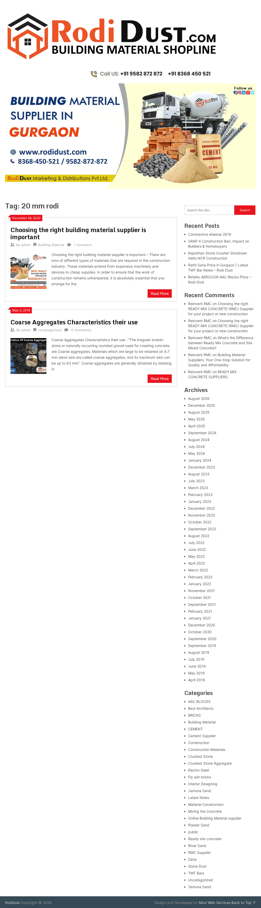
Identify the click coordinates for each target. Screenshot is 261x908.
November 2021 (201, 590)
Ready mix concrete (204, 839)
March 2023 (198, 488)
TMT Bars (196, 873)
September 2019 (202, 645)
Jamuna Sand (199, 791)
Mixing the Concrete (205, 811)
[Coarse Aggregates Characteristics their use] (28, 355)
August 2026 (199, 398)
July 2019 (196, 659)
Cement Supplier (202, 736)
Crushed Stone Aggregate (210, 763)
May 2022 (196, 556)
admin (26, 245)
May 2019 (196, 673)
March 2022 (198, 570)
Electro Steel (198, 770)
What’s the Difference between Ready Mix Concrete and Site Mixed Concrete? (220, 343)
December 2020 (201, 625)
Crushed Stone (200, 756)
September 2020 (202, 639)
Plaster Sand (198, 825)
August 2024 (199, 439)
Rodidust (12, 902)
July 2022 (196, 542)
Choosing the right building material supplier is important (78, 233)
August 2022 (198, 536)
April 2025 (196, 426)
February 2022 (200, 577)
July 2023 (196, 481)
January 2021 (199, 618)
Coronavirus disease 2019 (209, 234)
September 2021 (202, 604)
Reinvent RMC (200, 303)
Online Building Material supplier (214, 818)
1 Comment (83, 245)
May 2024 (196, 453)
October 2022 (199, 522)
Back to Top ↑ (243, 902)
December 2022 (201, 508)
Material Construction (206, 804)
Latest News (198, 797)
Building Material (51, 245)
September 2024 (202, 433)
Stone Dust (197, 866)
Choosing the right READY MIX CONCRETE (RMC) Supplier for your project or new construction (221, 308)
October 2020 (200, 632)
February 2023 (200, 494)
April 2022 (196, 563)
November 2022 (201, 515)
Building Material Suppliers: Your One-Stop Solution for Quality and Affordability (219, 360)
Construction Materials (206, 749)
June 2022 (197, 549)
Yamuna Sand (199, 887)
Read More (160, 293)
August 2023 (199, 474)
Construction (198, 742)
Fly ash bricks (199, 777)
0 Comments (81, 330)
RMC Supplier (199, 852)
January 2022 (199, 584)
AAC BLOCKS (199, 701)
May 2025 (196, 419)
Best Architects (200, 708)
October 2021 (199, 597)
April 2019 (196, 680)
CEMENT (195, 729)
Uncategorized (49, 330)
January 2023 (199, 501)
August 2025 (199, 412)
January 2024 (199, 460)
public (193, 832)
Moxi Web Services (214, 902)
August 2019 (198, 652)
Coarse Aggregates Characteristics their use (74, 322)
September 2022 (202, 529)
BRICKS (194, 715)
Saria (192, 859)
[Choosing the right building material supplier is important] (28, 270)
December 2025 (201, 405)
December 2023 (201, 467)
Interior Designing (202, 784)
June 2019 (197, 666)
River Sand (197, 845)
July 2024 (196, 446)
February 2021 (200, 611)
